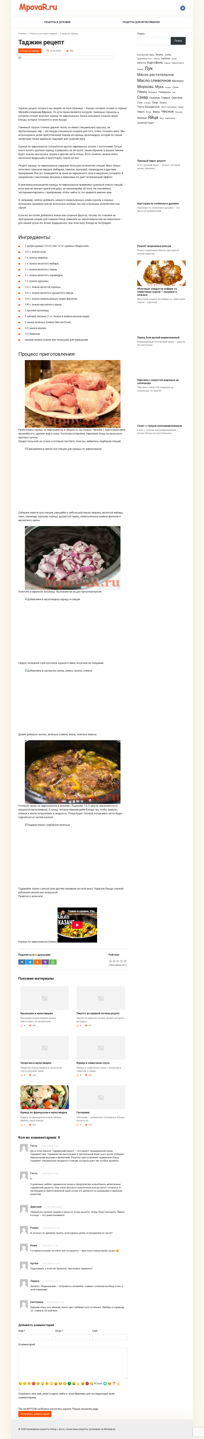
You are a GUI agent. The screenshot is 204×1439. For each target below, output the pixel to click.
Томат (181, 107)
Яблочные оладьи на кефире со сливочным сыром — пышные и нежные (157, 291)
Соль (140, 102)
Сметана (176, 97)
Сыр (155, 102)
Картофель (155, 62)
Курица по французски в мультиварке (43, 1112)
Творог (163, 102)
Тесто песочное (168, 107)
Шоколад (178, 112)
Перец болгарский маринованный (158, 337)
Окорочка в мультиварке (35, 1062)
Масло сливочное (154, 80)
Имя (21, 1330)
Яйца (153, 117)
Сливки (165, 97)
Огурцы (168, 87)
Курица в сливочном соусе (93, 1062)
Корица (167, 63)
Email (59, 1330)
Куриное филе (178, 63)
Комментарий (26, 1344)
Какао (174, 59)
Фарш (156, 111)
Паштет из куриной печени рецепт (98, 1013)
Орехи (175, 87)
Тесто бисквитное (148, 106)
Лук (149, 68)
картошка (170, 118)
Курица (140, 69)
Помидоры (164, 92)
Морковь (145, 86)
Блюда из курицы (29, 51)
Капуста (141, 62)
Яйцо (162, 118)
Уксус (148, 112)
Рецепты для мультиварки (141, 22)
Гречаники (82, 1112)
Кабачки (165, 58)
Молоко (178, 81)
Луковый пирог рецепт (151, 160)
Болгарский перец (145, 55)
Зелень (157, 59)
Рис (173, 92)
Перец (142, 92)
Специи (147, 103)
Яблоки (142, 117)
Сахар (142, 97)
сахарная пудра (145, 122)
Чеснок (167, 111)
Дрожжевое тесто (144, 59)
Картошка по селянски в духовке (158, 203)
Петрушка (152, 92)
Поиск (141, 33)
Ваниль (159, 54)
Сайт (95, 1330)
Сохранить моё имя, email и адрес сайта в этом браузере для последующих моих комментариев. (66, 1395)
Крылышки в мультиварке (36, 1013)
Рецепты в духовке (57, 22)
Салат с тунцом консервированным (159, 425)
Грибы (168, 54)
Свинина (154, 97)
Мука (159, 87)
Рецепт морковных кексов (154, 246)
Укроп (140, 111)
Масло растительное (155, 74)
